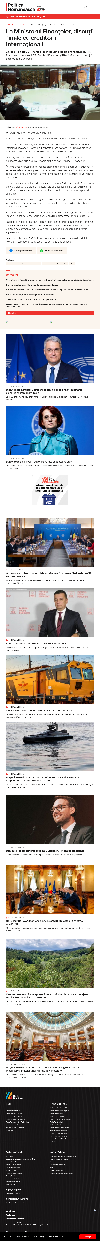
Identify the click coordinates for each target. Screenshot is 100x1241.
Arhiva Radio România (13, 1164)
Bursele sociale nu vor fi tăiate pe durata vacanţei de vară (50, 285)
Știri (24, 25)
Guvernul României (56, 1162)
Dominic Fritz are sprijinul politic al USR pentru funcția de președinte (50, 825)
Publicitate (11, 1211)
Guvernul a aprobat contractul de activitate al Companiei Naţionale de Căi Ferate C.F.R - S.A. (50, 289)
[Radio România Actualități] (26, 7)
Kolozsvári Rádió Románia (58, 1136)
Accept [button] (88, 1237)
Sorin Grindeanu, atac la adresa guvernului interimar (50, 294)
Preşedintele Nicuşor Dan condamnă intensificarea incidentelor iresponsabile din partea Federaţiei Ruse (50, 305)
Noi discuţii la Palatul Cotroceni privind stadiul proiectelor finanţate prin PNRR (50, 897)
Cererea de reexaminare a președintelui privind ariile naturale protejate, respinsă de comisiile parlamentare (50, 970)
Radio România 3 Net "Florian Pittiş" (17, 1122)
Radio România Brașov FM (58, 1108)
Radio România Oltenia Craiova (60, 1119)
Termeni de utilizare (15, 1219)
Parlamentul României (57, 1164)
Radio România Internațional (15, 1119)
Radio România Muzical (14, 1116)
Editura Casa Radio (12, 1162)
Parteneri (10, 1215)
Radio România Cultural (14, 1113)
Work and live (10, 1184)
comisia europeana (33, 264)
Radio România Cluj (56, 1113)
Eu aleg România (11, 1176)
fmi (8, 264)
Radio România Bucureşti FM (59, 1110)
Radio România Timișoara (58, 1130)
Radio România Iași (56, 1122)
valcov (72, 264)
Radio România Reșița (57, 1125)
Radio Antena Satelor (13, 1110)
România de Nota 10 (12, 1179)
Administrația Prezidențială (59, 1159)
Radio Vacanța (55, 1142)
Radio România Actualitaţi (14, 1108)
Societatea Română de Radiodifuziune (63, 1156)
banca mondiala (17, 264)
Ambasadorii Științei (13, 1181)
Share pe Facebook (23, 251)
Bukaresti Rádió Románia (58, 1133)
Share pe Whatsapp (54, 251)
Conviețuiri (9, 1156)
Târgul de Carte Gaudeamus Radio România (20, 1159)
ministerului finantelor (50, 264)
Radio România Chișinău (14, 1125)
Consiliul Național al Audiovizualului (61, 1173)
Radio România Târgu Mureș (59, 1127)
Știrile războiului (11, 1170)
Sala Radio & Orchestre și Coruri (16, 1203)
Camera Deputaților (56, 1170)
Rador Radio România (13, 1193)
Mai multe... (12, 313)
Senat (52, 1167)
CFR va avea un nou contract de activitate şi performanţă (50, 299)
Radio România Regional (14, 1173)
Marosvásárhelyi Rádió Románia (60, 1139)
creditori (64, 264)
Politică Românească (13, 1167)
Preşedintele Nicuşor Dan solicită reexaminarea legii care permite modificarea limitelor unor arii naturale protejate (50, 1044)
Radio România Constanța (58, 1116)
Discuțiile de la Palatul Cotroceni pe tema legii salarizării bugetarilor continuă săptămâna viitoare (50, 280)
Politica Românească (13, 25)
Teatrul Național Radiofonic (15, 1127)
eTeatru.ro (9, 1130)
